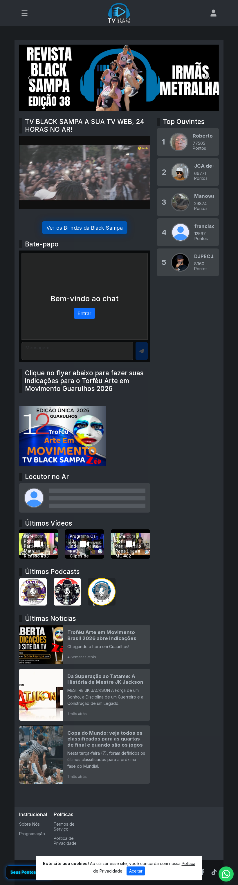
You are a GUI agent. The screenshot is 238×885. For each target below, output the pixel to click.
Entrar (84, 313)
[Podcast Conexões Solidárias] (102, 592)
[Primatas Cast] (67, 592)
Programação (32, 833)
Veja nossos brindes (85, 227)
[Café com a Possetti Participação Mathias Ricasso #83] (38, 544)
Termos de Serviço (64, 826)
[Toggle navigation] (24, 13)
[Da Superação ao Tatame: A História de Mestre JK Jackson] (84, 695)
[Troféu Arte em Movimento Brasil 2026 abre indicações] (84, 644)
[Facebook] (203, 872)
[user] (213, 13)
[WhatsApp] (226, 874)
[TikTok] (214, 872)
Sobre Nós (29, 824)
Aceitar (136, 870)
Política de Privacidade (65, 841)
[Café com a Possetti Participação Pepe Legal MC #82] (130, 544)
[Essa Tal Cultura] (33, 592)
